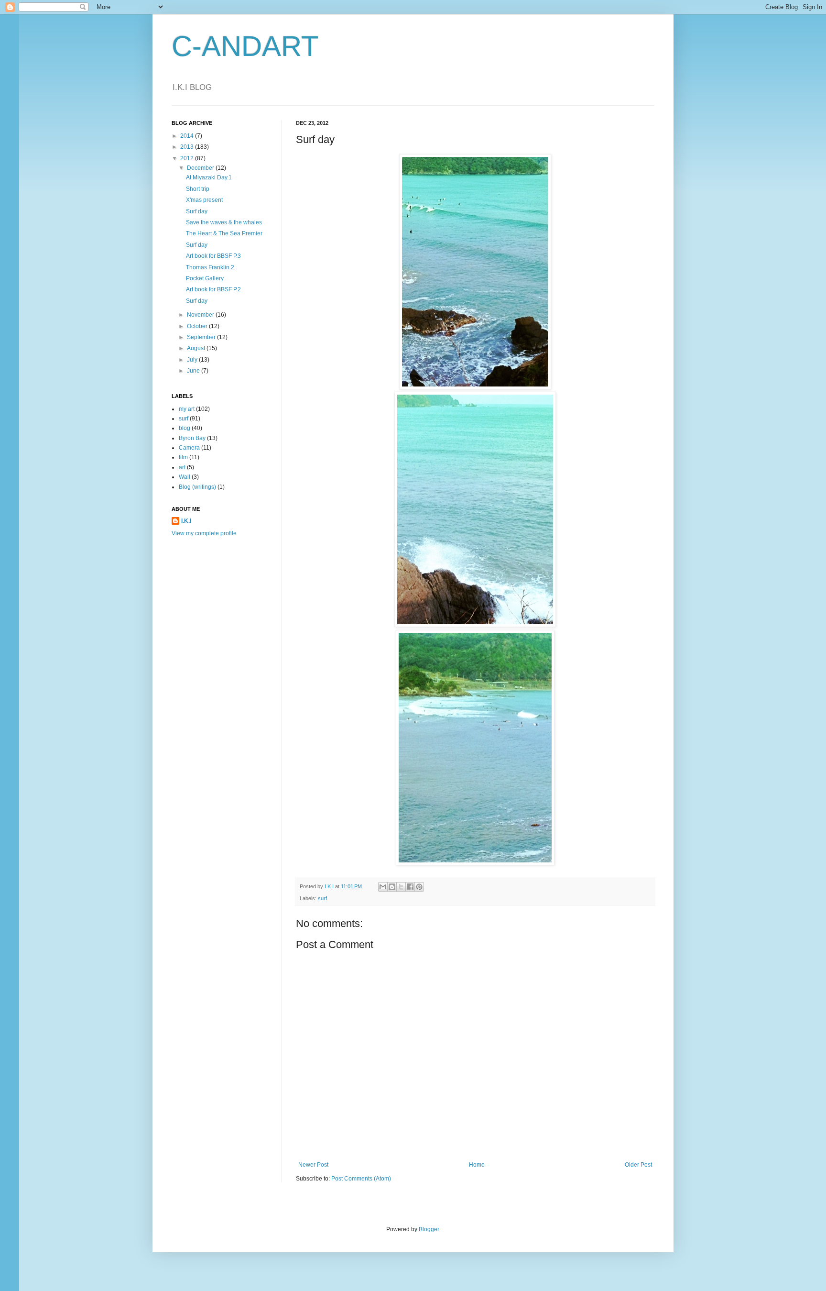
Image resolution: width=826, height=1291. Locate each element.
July (193, 359)
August (196, 348)
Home (477, 1164)
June (194, 370)
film (183, 457)
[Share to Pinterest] (419, 887)
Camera (189, 447)
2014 (187, 135)
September (202, 337)
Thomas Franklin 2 (210, 267)
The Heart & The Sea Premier (224, 233)
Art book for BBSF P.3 (213, 256)
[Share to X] (401, 887)
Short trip (197, 189)
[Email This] (383, 887)
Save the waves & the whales (224, 222)
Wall (184, 477)
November (201, 314)
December (201, 168)
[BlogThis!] (392, 887)
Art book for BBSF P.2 (213, 289)
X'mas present (204, 200)
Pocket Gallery (205, 278)
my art (187, 409)
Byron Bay (192, 438)
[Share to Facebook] (410, 887)
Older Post (638, 1164)
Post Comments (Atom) (361, 1178)
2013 (187, 146)
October (198, 326)
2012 (187, 158)
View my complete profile (204, 533)
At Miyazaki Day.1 (209, 177)
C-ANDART (245, 46)
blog (184, 428)
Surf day (196, 211)
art (182, 467)
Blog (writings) (197, 487)
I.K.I (186, 521)
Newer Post (313, 1164)
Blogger (429, 1229)
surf (322, 898)
